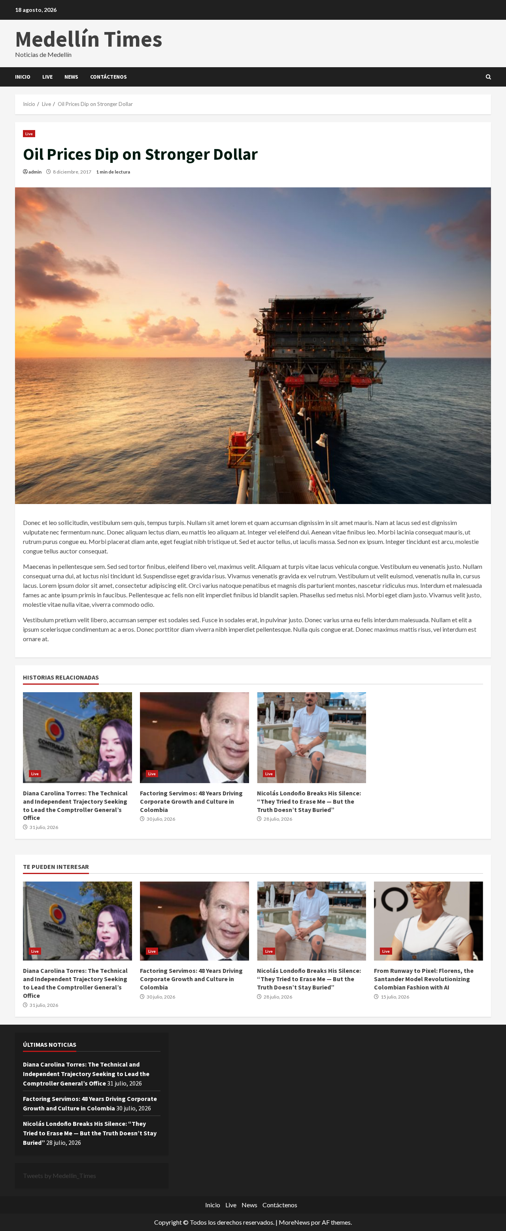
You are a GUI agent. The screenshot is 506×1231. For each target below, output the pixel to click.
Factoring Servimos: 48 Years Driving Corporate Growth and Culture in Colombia (194, 737)
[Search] (488, 77)
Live (47, 76)
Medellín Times (88, 39)
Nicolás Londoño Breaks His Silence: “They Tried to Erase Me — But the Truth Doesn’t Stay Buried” (311, 737)
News (71, 76)
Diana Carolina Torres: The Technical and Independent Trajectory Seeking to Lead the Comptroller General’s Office (77, 737)
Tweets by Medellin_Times (59, 1175)
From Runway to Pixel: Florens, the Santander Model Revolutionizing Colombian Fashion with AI (428, 921)
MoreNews (294, 1222)
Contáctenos (108, 76)
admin (35, 172)
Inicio (22, 76)
